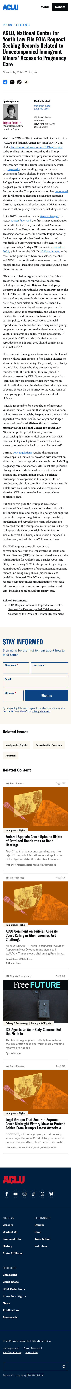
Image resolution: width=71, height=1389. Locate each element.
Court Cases (11, 1281)
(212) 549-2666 (41, 108)
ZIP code (9, 693)
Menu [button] (44, 7)
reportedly (14, 169)
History (7, 1246)
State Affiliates (13, 1253)
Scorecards (10, 1317)
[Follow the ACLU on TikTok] (33, 1194)
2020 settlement (50, 251)
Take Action (42, 1239)
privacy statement (41, 711)
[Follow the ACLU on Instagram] (24, 1194)
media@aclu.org (42, 105)
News (6, 1303)
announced (61, 191)
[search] (64, 1367)
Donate (60, 7)
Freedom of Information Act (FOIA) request (36, 147)
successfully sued (21, 220)
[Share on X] (12, 83)
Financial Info (12, 1239)
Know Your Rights (14, 1296)
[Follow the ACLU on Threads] (42, 1194)
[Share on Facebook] (5, 83)
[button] (19, 82)
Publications (11, 1310)
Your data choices (12, 1352)
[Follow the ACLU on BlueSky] (51, 1194)
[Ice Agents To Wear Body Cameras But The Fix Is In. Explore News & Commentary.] (35, 1015)
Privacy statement (32, 1348)
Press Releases (15, 25)
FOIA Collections (14, 1289)
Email (8, 679)
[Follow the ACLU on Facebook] (6, 1194)
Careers (8, 1224)
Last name (38, 665)
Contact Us (10, 1231)
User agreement (11, 1348)
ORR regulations (22, 452)
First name (10, 665)
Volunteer (41, 1246)
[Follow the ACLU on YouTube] (15, 1194)
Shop (38, 1231)
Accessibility (32, 1352)
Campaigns (10, 1274)
